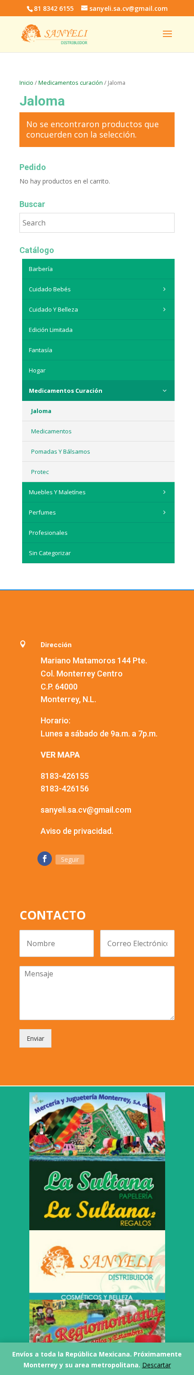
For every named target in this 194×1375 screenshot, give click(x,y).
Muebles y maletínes (57, 492)
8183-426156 (65, 788)
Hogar (37, 370)
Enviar (35, 1038)
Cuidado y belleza (53, 309)
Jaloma (41, 411)
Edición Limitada (51, 330)
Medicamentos (51, 431)
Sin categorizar (50, 553)
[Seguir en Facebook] (44, 858)
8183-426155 (65, 776)
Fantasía (40, 350)
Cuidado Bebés (50, 289)
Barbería (41, 269)
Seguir (70, 859)
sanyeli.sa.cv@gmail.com (86, 809)
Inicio (26, 82)
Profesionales (48, 533)
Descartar (156, 1365)
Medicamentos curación (70, 82)
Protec (40, 472)
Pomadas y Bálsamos (60, 451)
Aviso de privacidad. (77, 831)
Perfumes (42, 512)
